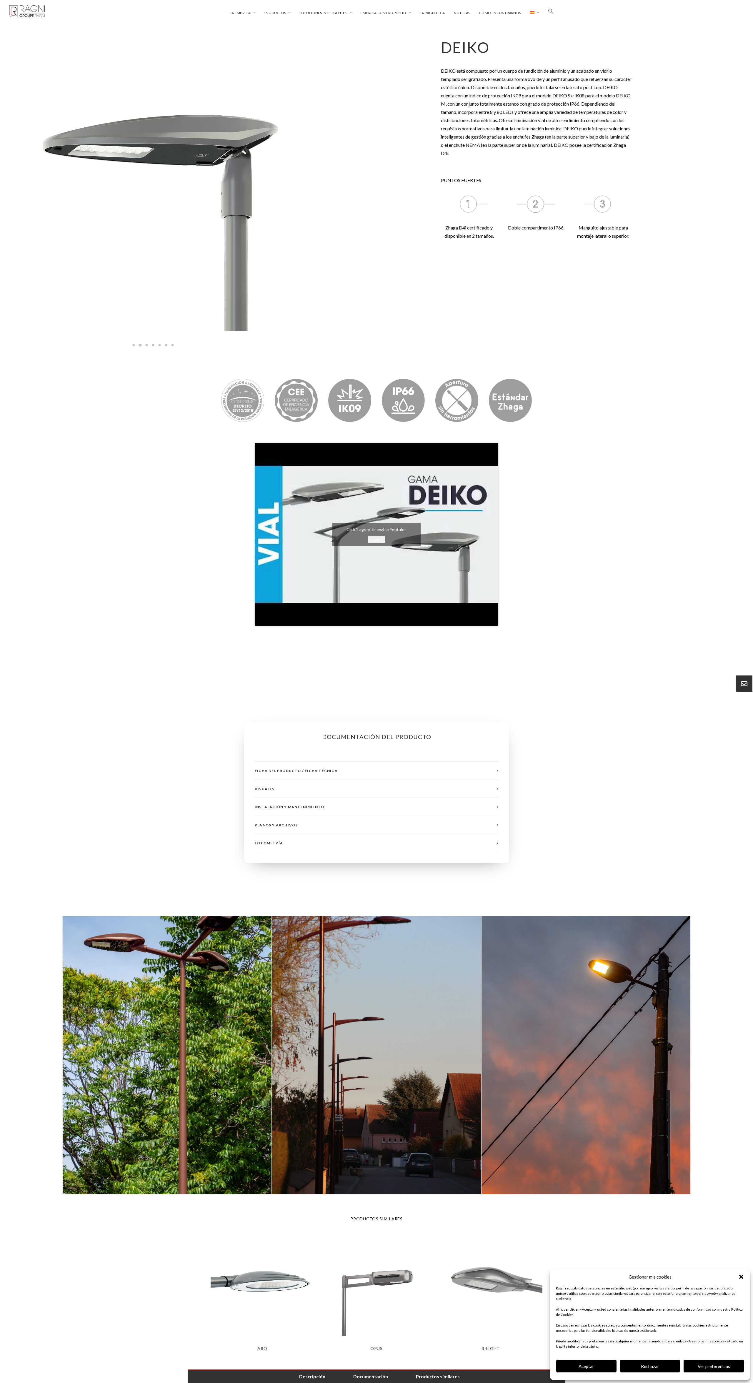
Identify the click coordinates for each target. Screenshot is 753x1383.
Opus (376, 1348)
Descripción (312, 1376)
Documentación (370, 1376)
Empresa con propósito (383, 13)
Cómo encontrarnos (500, 13)
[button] (741, 1277)
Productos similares (438, 1376)
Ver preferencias (714, 1366)
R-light (491, 1348)
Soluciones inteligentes (323, 13)
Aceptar (586, 1366)
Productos (275, 13)
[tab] (376, 771)
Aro (262, 1348)
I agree (376, 539)
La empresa (240, 13)
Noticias (462, 13)
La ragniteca (432, 13)
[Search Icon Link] (551, 11)
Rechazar (650, 1366)
